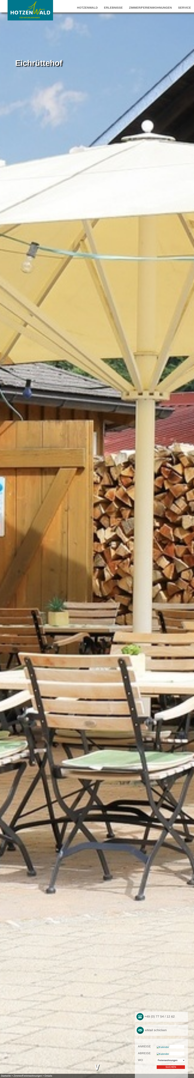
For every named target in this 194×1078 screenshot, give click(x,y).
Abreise (144, 1053)
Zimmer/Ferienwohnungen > (28, 1076)
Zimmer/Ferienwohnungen (150, 7)
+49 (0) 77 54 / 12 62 (159, 1016)
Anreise (144, 1046)
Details (48, 1076)
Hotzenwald (87, 7)
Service (184, 7)
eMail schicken (155, 1030)
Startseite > (7, 1076)
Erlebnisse (113, 7)
